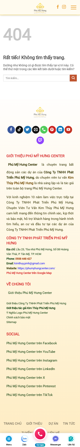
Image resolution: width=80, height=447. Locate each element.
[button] (73, 7)
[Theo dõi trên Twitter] (27, 130)
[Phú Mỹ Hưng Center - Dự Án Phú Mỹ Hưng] (40, 8)
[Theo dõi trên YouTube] (68, 130)
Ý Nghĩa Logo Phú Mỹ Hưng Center (27, 312)
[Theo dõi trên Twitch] (40, 140)
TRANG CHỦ (13, 424)
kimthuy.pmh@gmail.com (29, 263)
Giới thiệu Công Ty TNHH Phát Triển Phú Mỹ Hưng (36, 303)
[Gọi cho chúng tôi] (44, 130)
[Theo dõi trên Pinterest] (52, 130)
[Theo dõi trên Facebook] (58, 7)
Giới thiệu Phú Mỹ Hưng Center (30, 293)
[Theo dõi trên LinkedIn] (60, 130)
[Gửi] (73, 78)
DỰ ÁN (53, 424)
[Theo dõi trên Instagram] (64, 7)
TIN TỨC (69, 424)
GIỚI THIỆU (34, 424)
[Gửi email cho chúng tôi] (35, 130)
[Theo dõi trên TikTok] (19, 130)
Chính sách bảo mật (18, 317)
